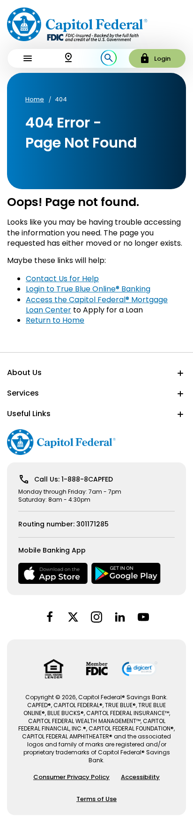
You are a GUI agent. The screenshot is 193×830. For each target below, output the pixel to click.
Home (34, 99)
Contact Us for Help (62, 278)
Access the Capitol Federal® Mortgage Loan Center (97, 304)
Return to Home (55, 320)
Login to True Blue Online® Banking (88, 289)
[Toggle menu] (27, 58)
